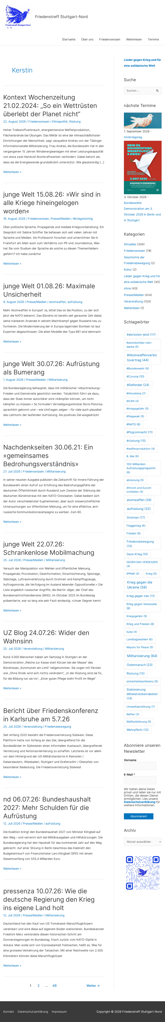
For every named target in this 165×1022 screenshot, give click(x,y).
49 (55, 986)
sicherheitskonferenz (142, 681)
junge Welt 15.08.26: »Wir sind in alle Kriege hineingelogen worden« (52, 202)
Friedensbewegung (58, 726)
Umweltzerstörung (140, 706)
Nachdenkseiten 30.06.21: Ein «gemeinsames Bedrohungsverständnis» (48, 455)
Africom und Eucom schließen (138, 489)
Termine (153, 39)
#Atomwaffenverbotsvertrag (142, 357)
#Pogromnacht (140, 432)
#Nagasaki (135, 416)
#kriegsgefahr (137, 408)
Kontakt (8, 1011)
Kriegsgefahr (136, 616)
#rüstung (136, 440)
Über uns (87, 39)
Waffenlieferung (138, 721)
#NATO (133, 424)
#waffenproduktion (140, 448)
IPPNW (132, 573)
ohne (127, 288)
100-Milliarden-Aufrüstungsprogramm (140, 468)
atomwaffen (57, 302)
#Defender (138, 385)
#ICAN (132, 401)
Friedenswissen (109, 39)
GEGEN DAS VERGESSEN (142, 564)
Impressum (59, 1011)
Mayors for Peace (139, 647)
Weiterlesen (134, 39)
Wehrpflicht (138, 729)
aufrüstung (75, 302)
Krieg (151, 573)
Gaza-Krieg (137, 554)
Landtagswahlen (139, 639)
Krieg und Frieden (140, 624)
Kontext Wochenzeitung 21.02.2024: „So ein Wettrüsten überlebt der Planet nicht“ (50, 105)
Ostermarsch (140, 665)
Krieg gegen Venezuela (141, 606)
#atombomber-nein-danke (139, 344)
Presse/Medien (61, 218)
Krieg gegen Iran (141, 596)
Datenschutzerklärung (139, 802)
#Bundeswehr (137, 368)
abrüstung (135, 480)
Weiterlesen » (12, 172)
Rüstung (75, 121)
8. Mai (132, 456)
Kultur (128, 269)
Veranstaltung (32, 648)
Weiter (93, 986)
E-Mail (129, 774)
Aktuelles (130, 244)
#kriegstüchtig (83, 218)
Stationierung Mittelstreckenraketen (142, 694)
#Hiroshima (136, 393)
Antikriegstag (133, 137)
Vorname (130, 760)
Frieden (133, 533)
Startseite (68, 39)
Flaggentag (136, 525)
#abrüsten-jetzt (141, 334)
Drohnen (136, 517)
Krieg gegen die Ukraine (139, 584)
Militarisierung (58, 379)
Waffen (132, 714)
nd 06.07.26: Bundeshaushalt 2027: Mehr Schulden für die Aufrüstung (47, 807)
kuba (131, 631)
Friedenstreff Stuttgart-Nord (61, 16)
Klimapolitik (60, 121)
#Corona (135, 376)
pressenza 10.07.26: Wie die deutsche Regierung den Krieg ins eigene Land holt (49, 899)
